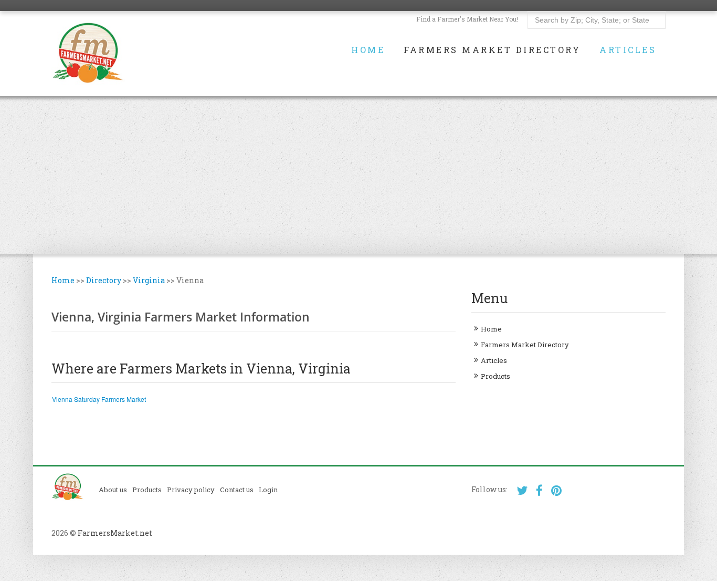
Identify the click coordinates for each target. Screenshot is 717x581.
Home (368, 50)
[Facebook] (539, 490)
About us (113, 489)
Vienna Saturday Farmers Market (99, 399)
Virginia (149, 280)
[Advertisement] (358, 174)
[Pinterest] (556, 490)
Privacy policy (191, 489)
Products (495, 376)
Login (268, 489)
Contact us (237, 489)
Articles (627, 50)
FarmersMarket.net (115, 533)
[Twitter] (522, 490)
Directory (103, 280)
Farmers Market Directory (492, 50)
